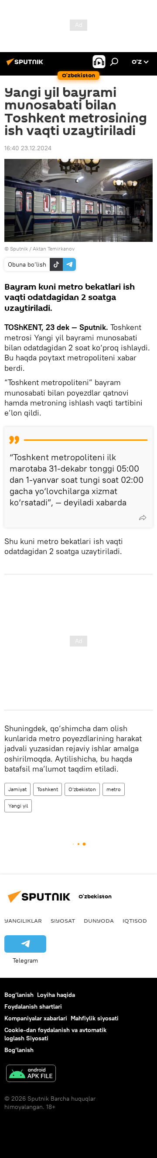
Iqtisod (135, 920)
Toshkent (47, 789)
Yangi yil (18, 805)
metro (113, 789)
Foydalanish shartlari (33, 1006)
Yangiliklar (23, 920)
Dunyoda (99, 920)
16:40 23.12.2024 (27, 148)
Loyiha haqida (56, 995)
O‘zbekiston (82, 789)
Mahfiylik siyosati (95, 1018)
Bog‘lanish (19, 995)
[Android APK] (31, 1074)
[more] (142, 517)
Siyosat (63, 920)
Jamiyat (17, 789)
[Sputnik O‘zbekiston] (26, 65)
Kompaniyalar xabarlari (35, 1018)
